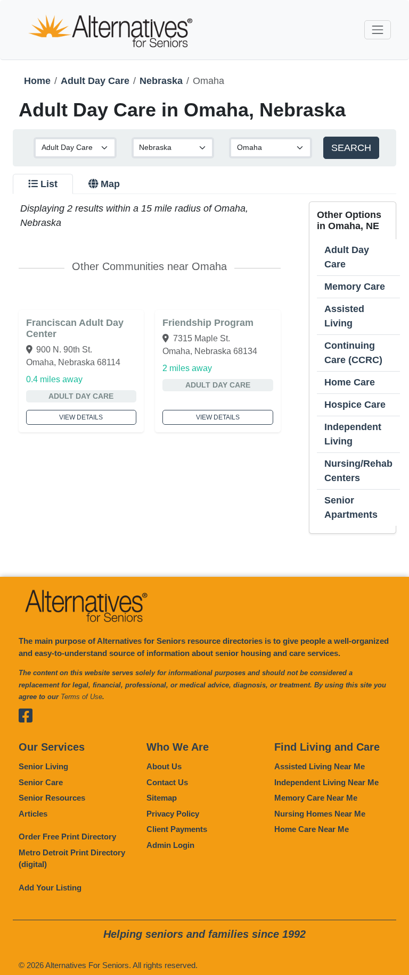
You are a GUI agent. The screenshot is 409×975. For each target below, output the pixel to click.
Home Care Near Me (311, 829)
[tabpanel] (204, 367)
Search (351, 147)
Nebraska (161, 80)
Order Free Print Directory (67, 836)
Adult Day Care (95, 80)
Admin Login (170, 845)
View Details (81, 417)
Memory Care (354, 286)
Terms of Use (81, 697)
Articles (33, 813)
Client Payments (176, 829)
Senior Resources (52, 797)
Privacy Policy (172, 813)
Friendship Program (207, 322)
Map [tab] (110, 184)
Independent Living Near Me (326, 782)
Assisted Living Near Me (319, 766)
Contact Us (167, 782)
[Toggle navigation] (377, 29)
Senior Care (41, 782)
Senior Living (43, 766)
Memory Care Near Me (315, 797)
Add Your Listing (50, 887)
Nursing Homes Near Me (319, 813)
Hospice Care (355, 404)
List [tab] (49, 184)
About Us (164, 766)
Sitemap (161, 797)
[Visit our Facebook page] (27, 715)
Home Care (349, 382)
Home (37, 80)
